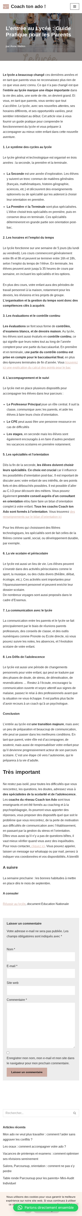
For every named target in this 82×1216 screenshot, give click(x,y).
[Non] (77, 1204)
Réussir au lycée (14, 904)
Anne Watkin (17, 46)
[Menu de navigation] (74, 6)
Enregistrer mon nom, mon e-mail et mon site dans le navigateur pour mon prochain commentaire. (40, 1060)
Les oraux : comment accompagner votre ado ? (34, 1146)
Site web (12, 982)
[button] (45, 1207)
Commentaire (17, 999)
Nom (11, 949)
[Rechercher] (75, 1113)
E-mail (12, 966)
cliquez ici (38, 846)
